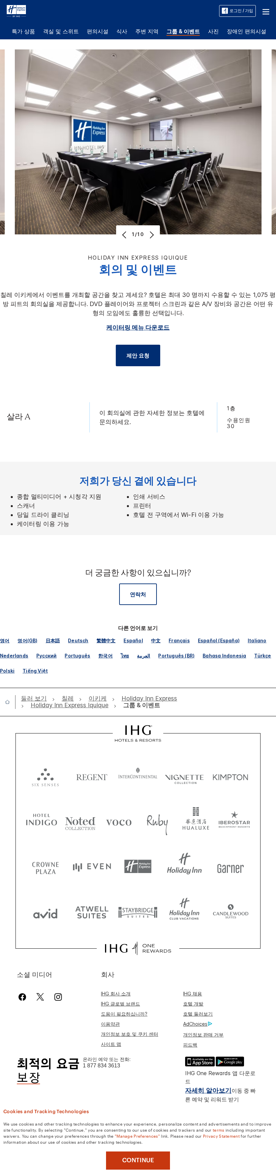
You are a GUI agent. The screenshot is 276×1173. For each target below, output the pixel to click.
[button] (266, 11)
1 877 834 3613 (101, 1065)
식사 (121, 31)
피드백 (190, 1045)
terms (219, 1130)
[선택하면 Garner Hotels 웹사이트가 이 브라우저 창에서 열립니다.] (230, 866)
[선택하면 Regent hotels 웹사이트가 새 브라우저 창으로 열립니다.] (91, 775)
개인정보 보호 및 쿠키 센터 (129, 1034)
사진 (213, 31)
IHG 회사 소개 (116, 993)
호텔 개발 (193, 1004)
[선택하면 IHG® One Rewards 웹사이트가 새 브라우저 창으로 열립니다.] (138, 948)
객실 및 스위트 (61, 31)
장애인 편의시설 (246, 31)
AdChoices (195, 1024)
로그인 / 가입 (241, 10)
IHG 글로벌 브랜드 (120, 1004)
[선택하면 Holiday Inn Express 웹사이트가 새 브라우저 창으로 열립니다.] (138, 866)
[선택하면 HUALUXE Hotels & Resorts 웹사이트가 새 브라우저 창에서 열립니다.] (195, 821)
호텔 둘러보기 (198, 1014)
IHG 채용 (192, 993)
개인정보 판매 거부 (203, 1034)
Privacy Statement (221, 1136)
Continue (138, 1160)
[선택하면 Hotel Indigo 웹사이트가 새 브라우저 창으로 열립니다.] (41, 821)
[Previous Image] (125, 234)
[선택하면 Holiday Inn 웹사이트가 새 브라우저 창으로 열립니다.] (184, 866)
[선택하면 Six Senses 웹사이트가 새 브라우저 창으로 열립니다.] (45, 775)
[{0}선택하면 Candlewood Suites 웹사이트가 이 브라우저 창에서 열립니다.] (230, 912)
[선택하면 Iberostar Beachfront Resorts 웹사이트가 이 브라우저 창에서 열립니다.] (234, 821)
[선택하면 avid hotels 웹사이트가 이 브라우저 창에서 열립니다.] (45, 912)
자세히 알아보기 (208, 1090)
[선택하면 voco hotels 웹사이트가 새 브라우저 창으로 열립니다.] (118, 821)
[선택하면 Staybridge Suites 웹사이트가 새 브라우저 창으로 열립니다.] (138, 912)
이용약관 (110, 1024)
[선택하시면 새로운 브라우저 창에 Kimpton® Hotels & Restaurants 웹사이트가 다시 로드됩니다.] (230, 775)
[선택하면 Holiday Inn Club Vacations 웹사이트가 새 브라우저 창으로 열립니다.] (184, 912)
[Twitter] (40, 997)
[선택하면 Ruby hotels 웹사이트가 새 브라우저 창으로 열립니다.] (157, 821)
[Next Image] (151, 234)
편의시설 (97, 31)
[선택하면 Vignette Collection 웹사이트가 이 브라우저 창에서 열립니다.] (184, 775)
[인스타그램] (58, 997)
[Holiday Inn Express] (16, 10)
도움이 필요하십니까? (124, 1014)
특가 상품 (23, 31)
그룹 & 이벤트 (183, 31)
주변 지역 (147, 31)
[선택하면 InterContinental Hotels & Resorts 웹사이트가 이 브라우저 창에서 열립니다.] (138, 775)
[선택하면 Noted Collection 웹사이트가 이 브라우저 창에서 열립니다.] (80, 821)
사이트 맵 (111, 1044)
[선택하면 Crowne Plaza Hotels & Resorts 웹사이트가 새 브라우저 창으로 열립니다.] (45, 866)
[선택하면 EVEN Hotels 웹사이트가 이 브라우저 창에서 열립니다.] (91, 866)
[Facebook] (24, 997)
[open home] (10, 701)
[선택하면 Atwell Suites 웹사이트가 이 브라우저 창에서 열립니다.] (91, 912)
